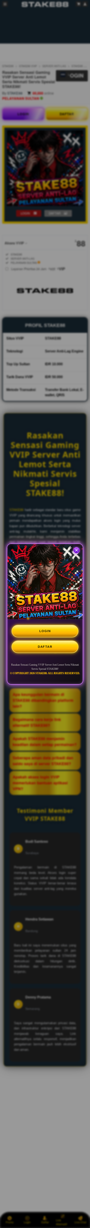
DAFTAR (45, 646)
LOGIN (45, 631)
